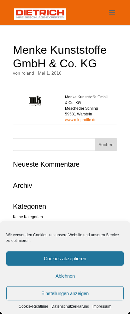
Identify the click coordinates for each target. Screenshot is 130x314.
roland (27, 73)
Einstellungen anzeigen (65, 293)
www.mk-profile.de (81, 120)
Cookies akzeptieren (65, 258)
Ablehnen (65, 276)
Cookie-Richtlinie (33, 306)
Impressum (101, 306)
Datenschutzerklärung (70, 306)
